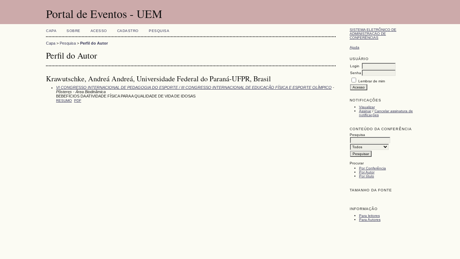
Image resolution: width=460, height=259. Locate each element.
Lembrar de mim (371, 81)
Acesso (99, 31)
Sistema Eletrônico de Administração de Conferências (373, 34)
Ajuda (354, 47)
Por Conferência (372, 168)
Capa (51, 31)
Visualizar (367, 107)
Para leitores (369, 216)
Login (354, 66)
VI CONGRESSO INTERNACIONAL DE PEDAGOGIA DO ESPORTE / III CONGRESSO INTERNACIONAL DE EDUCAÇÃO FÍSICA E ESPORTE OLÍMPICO (194, 87)
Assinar (365, 111)
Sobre (73, 31)
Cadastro (128, 31)
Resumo (64, 101)
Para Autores (370, 220)
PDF (77, 101)
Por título (366, 176)
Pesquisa (159, 31)
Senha (355, 73)
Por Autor (366, 172)
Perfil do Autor (94, 43)
